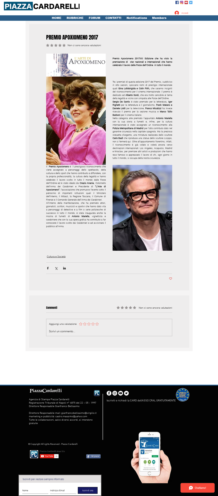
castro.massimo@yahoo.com (71, 416)
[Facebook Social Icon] (177, 2)
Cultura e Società (56, 256)
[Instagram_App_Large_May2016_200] (181, 2)
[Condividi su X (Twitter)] (56, 268)
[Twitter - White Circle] (126, 393)
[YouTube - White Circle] (120, 393)
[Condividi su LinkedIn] (64, 268)
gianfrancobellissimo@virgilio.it (79, 413)
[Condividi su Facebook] (47, 268)
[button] (75, 18)
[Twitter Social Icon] (190, 2)
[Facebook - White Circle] (109, 393)
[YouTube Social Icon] (186, 2)
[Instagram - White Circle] (114, 393)
